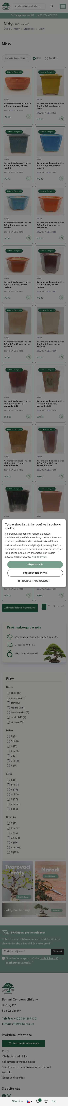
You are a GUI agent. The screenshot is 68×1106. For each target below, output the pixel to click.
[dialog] (34, 553)
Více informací (39, 556)
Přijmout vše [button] (35, 564)
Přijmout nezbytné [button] (35, 572)
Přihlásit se (17, 1101)
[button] (34, 581)
